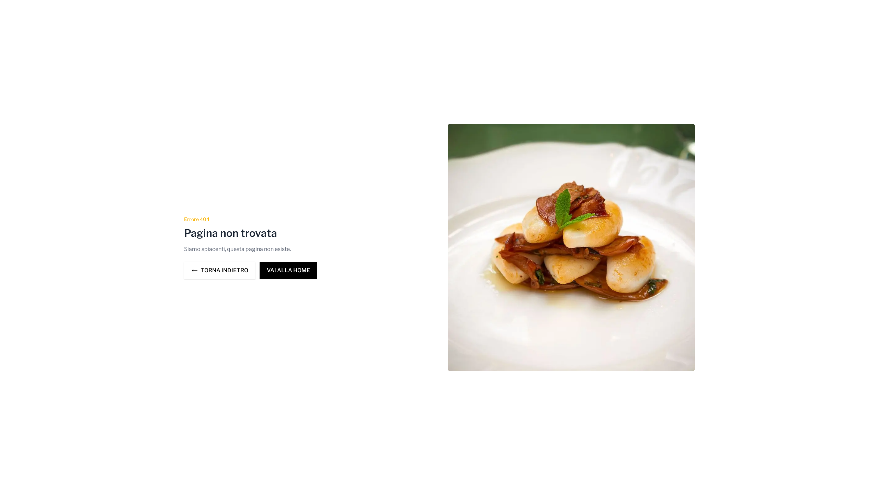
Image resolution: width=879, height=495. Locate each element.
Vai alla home (288, 270)
